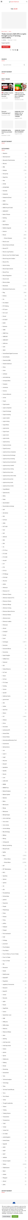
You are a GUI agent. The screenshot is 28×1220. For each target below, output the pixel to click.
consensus (14, 387)
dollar (14, 523)
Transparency (14, 1120)
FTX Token (14, 682)
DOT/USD (14, 526)
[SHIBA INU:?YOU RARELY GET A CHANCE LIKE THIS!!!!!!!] (20, 106)
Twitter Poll (14, 1130)
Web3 (14, 1171)
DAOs (14, 496)
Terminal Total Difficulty (14, 1089)
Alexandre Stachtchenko (14, 160)
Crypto (14, 401)
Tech (14, 1076)
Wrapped (14, 1177)
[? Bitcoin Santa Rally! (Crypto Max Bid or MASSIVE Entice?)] (20, 87)
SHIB (14, 1018)
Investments (14, 743)
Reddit (14, 971)
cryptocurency (14, 441)
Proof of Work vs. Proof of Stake (14, 954)
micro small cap (14, 818)
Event (14, 638)
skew (14, 1035)
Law (14, 750)
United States (14, 1140)
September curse (14, 1015)
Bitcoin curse (14, 241)
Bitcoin (14, 234)
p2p (14, 889)
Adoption (14, 153)
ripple (14, 1001)
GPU (14, 703)
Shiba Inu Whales (14, 1032)
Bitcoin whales (14, 282)
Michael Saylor (14, 814)
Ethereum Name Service (14, 611)
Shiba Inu (14, 1028)
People (14, 906)
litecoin (14, 774)
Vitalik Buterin (14, 1167)
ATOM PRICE (14, 187)
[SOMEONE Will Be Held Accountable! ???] (7, 124)
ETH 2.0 (14, 570)
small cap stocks (14, 1045)
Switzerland (14, 1072)
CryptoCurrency (14, 448)
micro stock (14, 821)
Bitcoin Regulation (14, 275)
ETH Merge (14, 574)
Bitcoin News (15, 862)
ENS (14, 540)
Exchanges (14, 641)
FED (14, 665)
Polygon (14, 930)
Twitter (14, 1127)
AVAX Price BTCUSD (14, 207)
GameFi (14, 692)
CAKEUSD (14, 336)
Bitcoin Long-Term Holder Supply (14, 255)
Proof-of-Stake (14, 957)
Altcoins (14, 163)
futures (14, 689)
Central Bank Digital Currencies (14, 353)
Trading (14, 1110)
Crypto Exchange (14, 411)
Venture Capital (14, 1160)
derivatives (14, 513)
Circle (14, 370)
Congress (14, 384)
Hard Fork (14, 709)
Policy (14, 920)
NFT (14, 865)
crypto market (14, 418)
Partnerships (14, 896)
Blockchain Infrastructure (14, 289)
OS (14, 886)
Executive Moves (14, 648)
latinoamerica (14, 747)
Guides (14, 706)
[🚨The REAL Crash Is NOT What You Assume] (7, 87)
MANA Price (14, 787)
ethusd (14, 628)
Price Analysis (14, 947)
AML (14, 167)
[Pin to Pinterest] (15, 50)
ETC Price (14, 550)
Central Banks (14, 357)
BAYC (14, 221)
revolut (14, 994)
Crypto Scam (14, 431)
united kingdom (14, 1137)
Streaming (14, 1069)
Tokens (14, 1106)
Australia (14, 190)
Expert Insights (14, 655)
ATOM (14, 184)
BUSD (14, 323)
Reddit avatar (14, 974)
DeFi (14, 509)
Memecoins (14, 804)
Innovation (14, 726)
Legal (14, 757)
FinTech (14, 679)
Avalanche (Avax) (14, 197)
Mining (14, 838)
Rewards (14, 998)
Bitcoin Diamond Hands (14, 245)
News (10, 31)
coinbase (14, 374)
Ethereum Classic (14, 594)
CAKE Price (14, 333)
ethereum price (14, 618)
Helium (14, 713)
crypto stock (14, 435)
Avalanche (14, 194)
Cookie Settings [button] (6, 1216)
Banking (14, 217)
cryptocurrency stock (14, 482)
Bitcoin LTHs (14, 262)
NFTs (14, 872)
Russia (14, 1004)
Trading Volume (14, 1113)
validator (14, 1157)
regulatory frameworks (14, 984)
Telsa (14, 1086)
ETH (14, 567)
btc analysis (14, 302)
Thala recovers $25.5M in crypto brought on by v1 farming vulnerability (14, 36)
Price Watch (14, 950)
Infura (14, 723)
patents (14, 899)
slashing (14, 1038)
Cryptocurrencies (14, 445)
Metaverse (14, 811)
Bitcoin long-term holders (14, 258)
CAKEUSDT (14, 340)
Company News (14, 380)
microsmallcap (14, 828)
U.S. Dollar (14, 1133)
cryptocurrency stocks (14, 485)
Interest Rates (14, 736)
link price (14, 760)
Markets (14, 797)
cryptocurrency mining (14, 469)
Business (14, 326)
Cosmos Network (14, 394)
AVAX (14, 201)
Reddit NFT (14, 977)
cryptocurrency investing (14, 458)
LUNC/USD (14, 781)
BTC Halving (14, 306)
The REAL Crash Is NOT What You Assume (7, 94)
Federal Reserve (14, 669)
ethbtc (14, 584)
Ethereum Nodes (14, 614)
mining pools (14, 842)
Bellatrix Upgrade (14, 228)
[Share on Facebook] (12, 50)
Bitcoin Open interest (14, 268)
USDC (14, 1147)
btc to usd (14, 312)
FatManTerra (14, 658)
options (14, 882)
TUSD (14, 1123)
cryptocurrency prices (14, 479)
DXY (14, 533)
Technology (14, 1082)
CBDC (14, 350)
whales (14, 1174)
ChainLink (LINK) (14, 360)
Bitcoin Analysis (15, 238)
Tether (14, 1099)
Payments (14, 903)
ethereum (14, 587)
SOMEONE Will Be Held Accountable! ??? (7, 132)
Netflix (14, 852)
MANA (14, 784)
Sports (14, 1055)
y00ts (14, 1184)
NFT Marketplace (14, 869)
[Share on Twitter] (13, 50)
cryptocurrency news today (14, 475)
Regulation (14, 981)
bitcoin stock (14, 278)
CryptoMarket (14, 489)
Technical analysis (14, 1079)
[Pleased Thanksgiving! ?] (7, 106)
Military (14, 835)
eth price (14, 580)
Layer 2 (14, 753)
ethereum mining (14, 608)
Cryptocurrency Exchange (14, 455)
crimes (14, 397)
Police (14, 913)
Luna (14, 777)
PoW (14, 937)
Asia (14, 180)
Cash (14, 346)
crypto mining (14, 421)
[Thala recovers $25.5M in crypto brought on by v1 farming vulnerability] (14, 20)
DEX (14, 516)
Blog (14, 292)
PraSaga (14, 940)
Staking (14, 1062)
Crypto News (14, 424)
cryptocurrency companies (14, 452)
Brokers (14, 295)
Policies (14, 916)
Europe (14, 635)
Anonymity (14, 173)
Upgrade (14, 1144)
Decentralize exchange (14, 506)
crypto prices (14, 428)
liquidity (14, 770)
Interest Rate (14, 733)
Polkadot (14, 926)
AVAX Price (14, 204)
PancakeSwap (14, 893)
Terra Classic (14, 1096)
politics (14, 923)
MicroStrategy (14, 831)
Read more (5, 46)
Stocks (14, 1065)
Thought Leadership (14, 1103)
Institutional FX (14, 730)
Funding (14, 686)
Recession (14, 967)
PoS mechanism (14, 933)
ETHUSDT (14, 631)
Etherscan (14, 625)
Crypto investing (14, 414)
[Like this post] (10, 50)
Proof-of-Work (14, 960)
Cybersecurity (14, 492)
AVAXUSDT (14, 211)
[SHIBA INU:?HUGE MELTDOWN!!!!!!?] (20, 124)
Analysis (14, 170)
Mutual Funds (14, 848)
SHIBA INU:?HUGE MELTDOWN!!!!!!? (20, 131)
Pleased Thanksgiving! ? (6, 112)
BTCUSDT (14, 319)
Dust (14, 530)
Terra (14, 1093)
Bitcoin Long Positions (14, 251)
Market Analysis (14, 791)
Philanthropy (14, 909)
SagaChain (14, 1008)
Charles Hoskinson (14, 363)
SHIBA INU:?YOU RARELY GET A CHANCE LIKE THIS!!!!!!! (19, 114)
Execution (14, 645)
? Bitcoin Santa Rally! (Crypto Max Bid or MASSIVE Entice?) (20, 95)
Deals (14, 499)
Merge (14, 808)
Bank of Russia (14, 214)
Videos (14, 1164)
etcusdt (14, 560)
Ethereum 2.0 (14, 591)
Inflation (14, 720)
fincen (14, 675)
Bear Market (14, 224)
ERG (14, 543)
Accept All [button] (15, 1216)
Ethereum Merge (14, 604)
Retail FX (14, 991)
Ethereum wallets (14, 621)
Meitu (14, 801)
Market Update (14, 794)
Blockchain (14, 285)
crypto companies (14, 407)
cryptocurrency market (14, 465)
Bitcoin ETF (14, 248)
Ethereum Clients (14, 601)
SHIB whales (14, 1025)
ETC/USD (14, 557)
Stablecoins (14, 1059)
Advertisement (14, 156)
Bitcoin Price (14, 272)
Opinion (14, 879)
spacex (14, 1052)
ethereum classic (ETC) (14, 597)
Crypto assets (14, 404)
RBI (14, 964)
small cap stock (14, 1042)
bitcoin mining (14, 265)
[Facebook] (14, 1203)
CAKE (14, 329)
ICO (14, 716)
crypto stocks (14, 438)
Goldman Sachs (14, 696)
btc (14, 299)
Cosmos (14, 390)
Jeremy (4, 40)
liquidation (14, 767)
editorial (14, 536)
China (14, 367)
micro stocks (14, 825)
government (14, 699)
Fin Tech (14, 672)
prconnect (14, 943)
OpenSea (14, 876)
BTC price (14, 309)
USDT (14, 1154)
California (14, 343)
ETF (14, 563)
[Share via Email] (17, 50)
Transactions (14, 1116)
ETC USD (14, 553)
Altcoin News (4, 31)
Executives (14, 652)
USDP (14, 1150)
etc (14, 546)
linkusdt (14, 764)
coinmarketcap (14, 377)
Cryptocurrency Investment (14, 462)
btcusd (14, 316)
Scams (14, 1011)
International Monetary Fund (14, 740)
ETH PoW (14, 577)
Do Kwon (14, 519)
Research (14, 987)
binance (14, 231)
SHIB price (14, 1021)
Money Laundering (14, 845)
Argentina (14, 177)
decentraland (14, 502)
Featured (14, 662)
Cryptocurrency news (14, 472)
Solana (14, 1049)
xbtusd (14, 1181)
